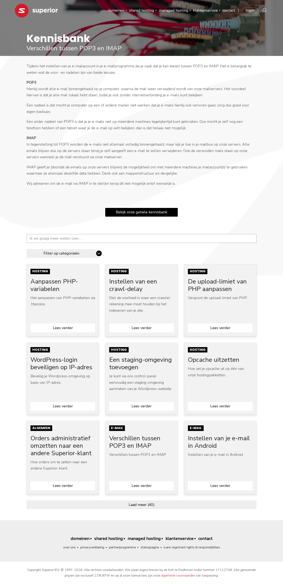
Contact (229, 10)
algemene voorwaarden (178, 575)
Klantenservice (205, 10)
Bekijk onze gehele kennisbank (141, 212)
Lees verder (63, 327)
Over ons (69, 547)
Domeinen (116, 10)
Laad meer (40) (142, 504)
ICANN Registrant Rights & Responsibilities (192, 547)
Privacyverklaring (92, 547)
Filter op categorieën (61, 253)
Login (250, 10)
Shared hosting (141, 10)
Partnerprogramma (122, 547)
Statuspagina (149, 547)
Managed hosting (173, 10)
